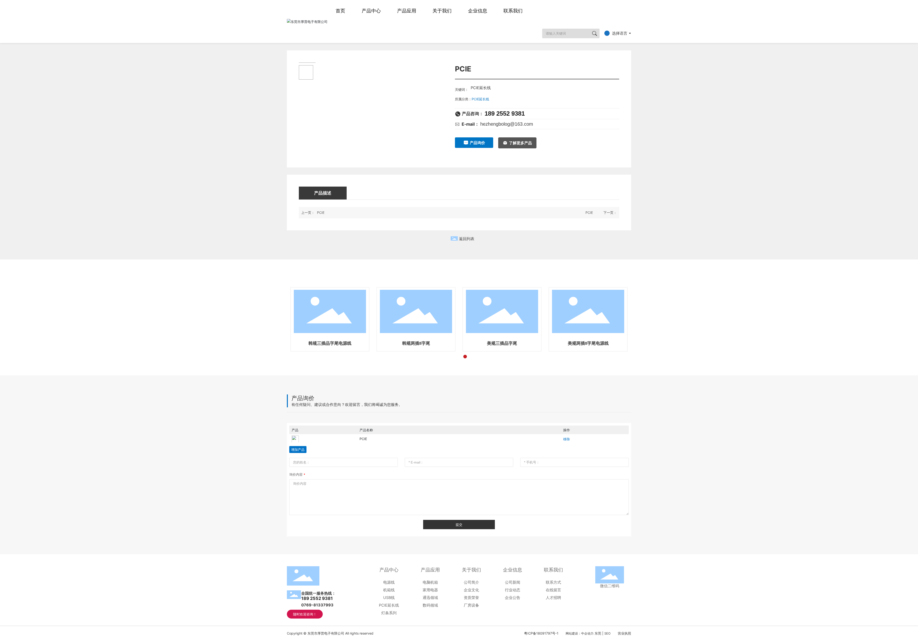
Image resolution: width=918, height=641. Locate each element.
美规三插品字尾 (502, 343)
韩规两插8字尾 (416, 343)
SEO (607, 633)
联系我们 (513, 11)
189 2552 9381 (505, 113)
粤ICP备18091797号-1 (541, 633)
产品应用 (406, 11)
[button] (447, 356)
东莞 (598, 633)
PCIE (320, 212)
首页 (340, 11)
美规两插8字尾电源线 (588, 343)
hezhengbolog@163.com (506, 124)
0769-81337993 (317, 605)
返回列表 (466, 239)
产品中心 (371, 11)
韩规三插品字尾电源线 (329, 343)
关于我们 (442, 11)
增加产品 (298, 449)
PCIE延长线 (480, 99)
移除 (566, 439)
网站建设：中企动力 (580, 633)
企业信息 (477, 11)
